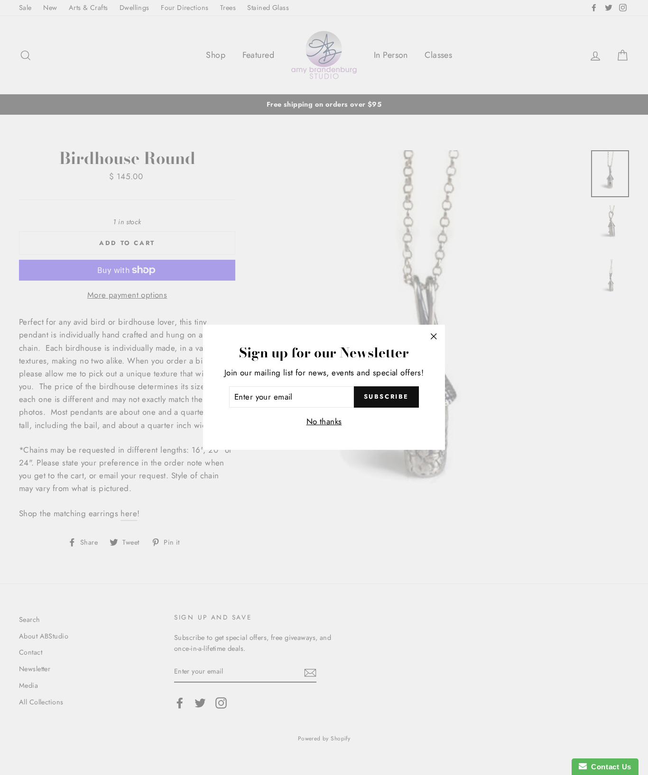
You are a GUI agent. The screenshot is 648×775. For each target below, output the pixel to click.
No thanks (324, 422)
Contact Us (609, 767)
